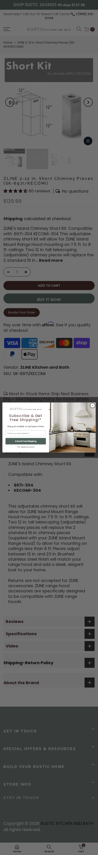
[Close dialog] (92, 405)
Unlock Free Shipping (25, 441)
